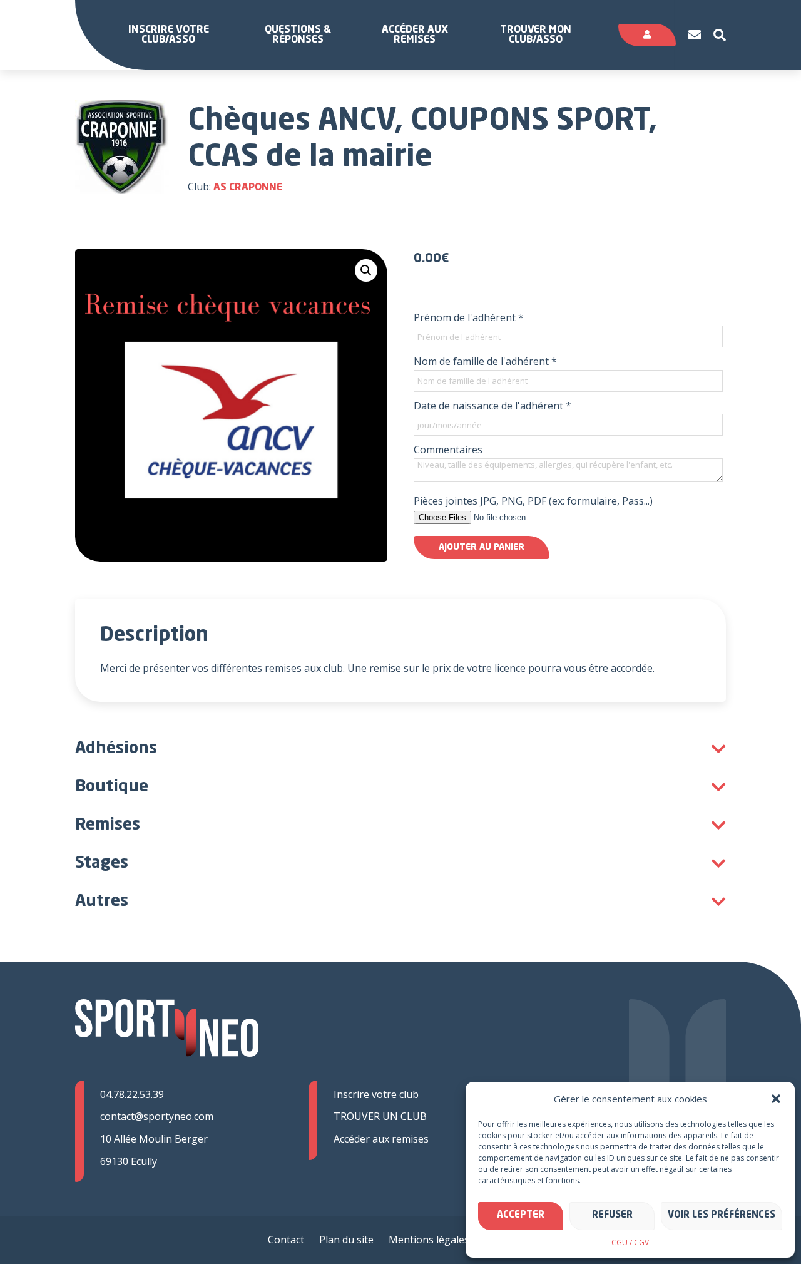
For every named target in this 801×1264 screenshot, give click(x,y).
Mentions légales (429, 1239)
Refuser (612, 1215)
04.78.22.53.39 (132, 1094)
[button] (776, 1098)
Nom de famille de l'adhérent (485, 361)
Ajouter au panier (481, 547)
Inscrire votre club (376, 1094)
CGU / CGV (630, 1242)
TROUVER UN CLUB (380, 1116)
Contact (286, 1239)
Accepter (520, 1215)
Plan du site (346, 1239)
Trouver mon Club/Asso (535, 35)
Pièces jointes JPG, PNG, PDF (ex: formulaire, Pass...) (533, 501)
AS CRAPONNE (247, 188)
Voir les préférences (721, 1215)
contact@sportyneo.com (156, 1116)
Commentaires (448, 449)
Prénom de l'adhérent (469, 317)
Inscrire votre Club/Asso (168, 35)
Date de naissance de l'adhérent (492, 406)
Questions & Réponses (298, 35)
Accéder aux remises (415, 35)
